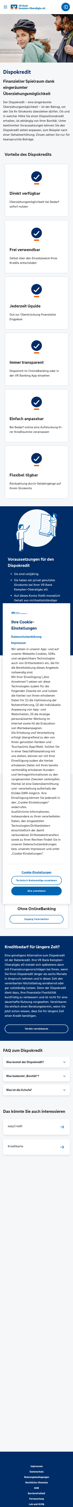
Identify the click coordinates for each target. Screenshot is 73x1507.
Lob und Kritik (36, 1504)
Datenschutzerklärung (26, 637)
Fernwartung (36, 1498)
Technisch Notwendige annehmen (36, 880)
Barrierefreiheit (36, 1493)
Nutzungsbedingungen (36, 1477)
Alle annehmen (36, 891)
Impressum (37, 1466)
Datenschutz (37, 1471)
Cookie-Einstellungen (36, 872)
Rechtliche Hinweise (36, 1482)
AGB (36, 1488)
